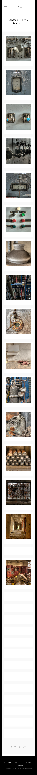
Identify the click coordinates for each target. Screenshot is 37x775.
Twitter (19, 762)
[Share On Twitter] (16, 746)
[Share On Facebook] (11, 746)
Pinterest (18, 765)
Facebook (7, 762)
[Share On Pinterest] (20, 746)
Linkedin (29, 762)
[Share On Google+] (24, 746)
